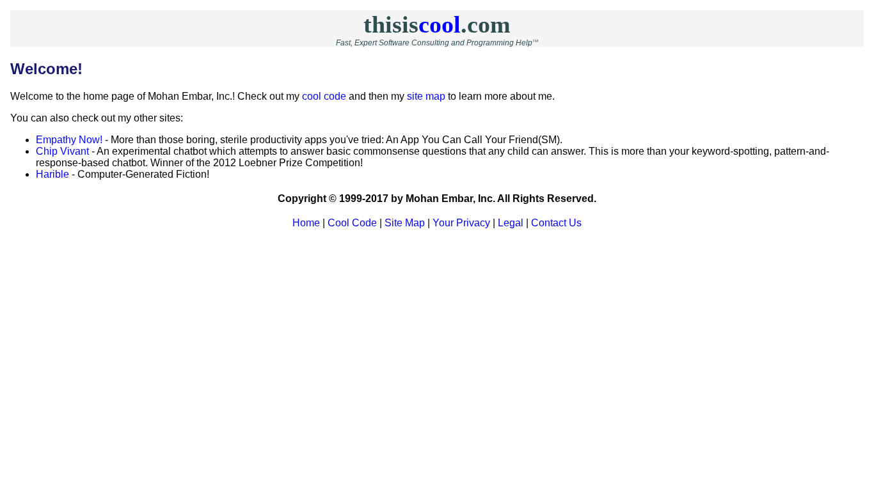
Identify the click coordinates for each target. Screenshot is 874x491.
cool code (324, 96)
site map (426, 96)
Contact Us (556, 222)
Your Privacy (461, 222)
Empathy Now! (69, 139)
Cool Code (352, 222)
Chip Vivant (62, 151)
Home (306, 222)
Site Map (405, 222)
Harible (52, 174)
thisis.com (437, 24)
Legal (510, 222)
